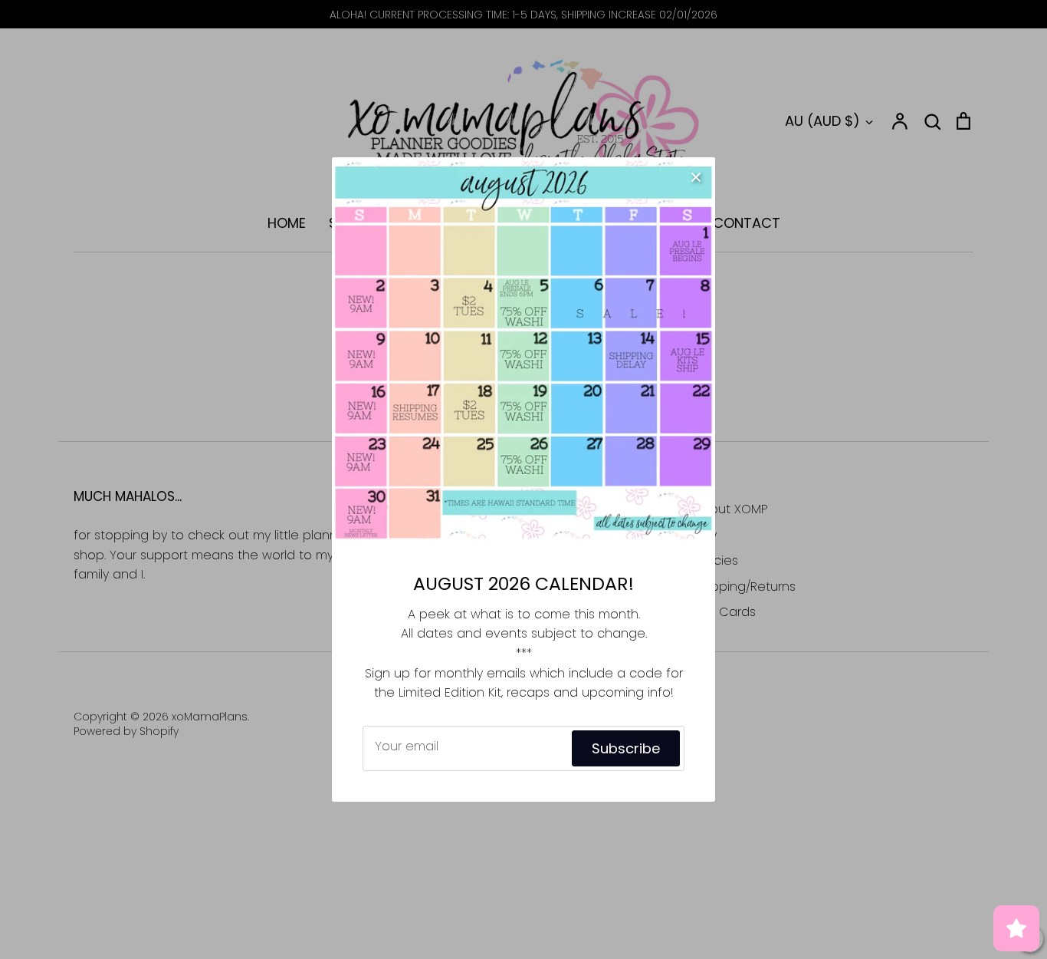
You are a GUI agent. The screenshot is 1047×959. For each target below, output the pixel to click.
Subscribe (626, 748)
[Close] (696, 176)
